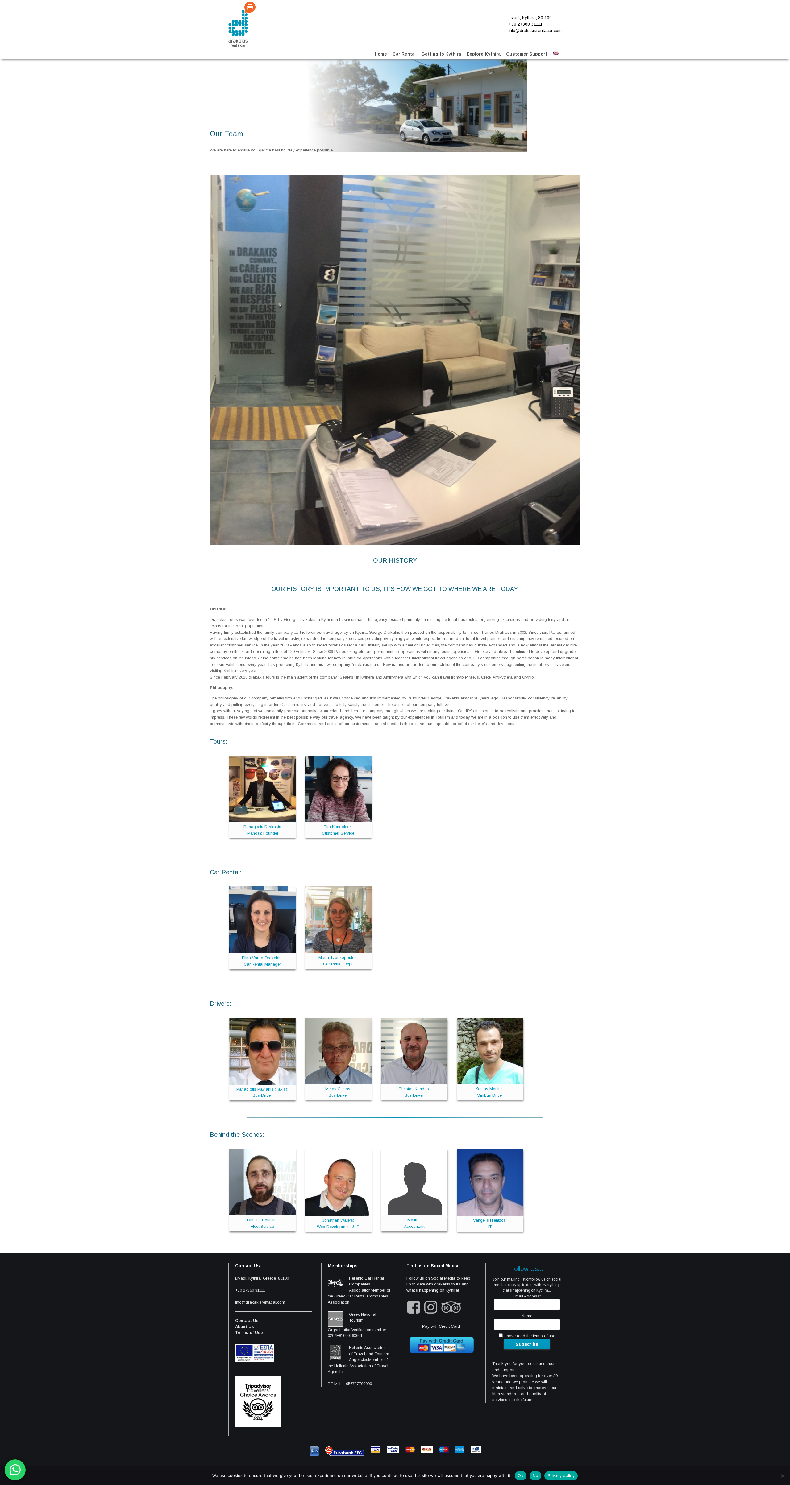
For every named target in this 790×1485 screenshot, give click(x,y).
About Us (244, 1326)
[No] (782, 1476)
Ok (520, 1475)
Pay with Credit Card (441, 1326)
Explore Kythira (484, 54)
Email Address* (527, 1296)
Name (527, 1316)
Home (381, 54)
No (535, 1475)
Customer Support (526, 54)
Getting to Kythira (441, 54)
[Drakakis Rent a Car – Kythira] (242, 24)
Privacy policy (561, 1475)
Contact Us (247, 1320)
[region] (368, 105)
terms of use (544, 1336)
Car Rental (404, 54)
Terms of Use (249, 1332)
